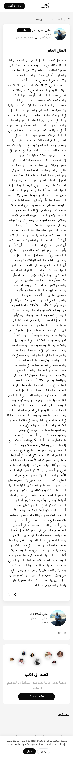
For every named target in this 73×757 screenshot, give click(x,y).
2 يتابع (33, 618)
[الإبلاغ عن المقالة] (9, 594)
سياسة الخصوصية (17, 744)
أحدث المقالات (56, 19)
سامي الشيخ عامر (42, 30)
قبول (29, 751)
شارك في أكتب (14, 6)
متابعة (24, 30)
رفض (43, 751)
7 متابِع (45, 618)
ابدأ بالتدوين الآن (36, 696)
